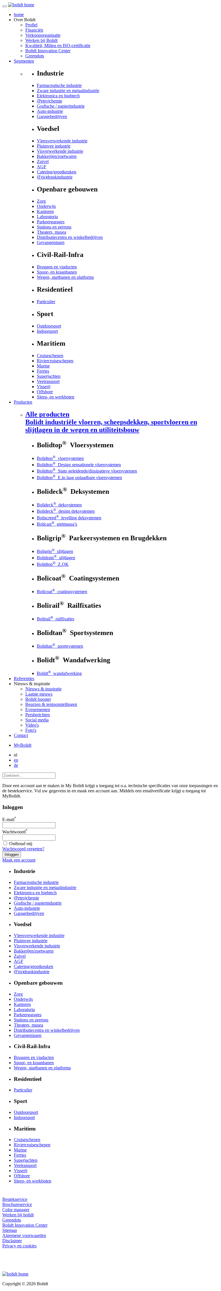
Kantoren (45, 211)
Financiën (34, 30)
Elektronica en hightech (58, 95)
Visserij (43, 386)
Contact (21, 735)
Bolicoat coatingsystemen (62, 591)
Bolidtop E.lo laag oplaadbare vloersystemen (79, 477)
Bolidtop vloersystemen (60, 458)
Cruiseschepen (50, 355)
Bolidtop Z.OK (53, 564)
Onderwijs (46, 206)
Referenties (24, 678)
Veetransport (48, 381)
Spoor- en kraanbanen (57, 272)
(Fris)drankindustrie (55, 177)
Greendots (34, 55)
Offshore (45, 391)
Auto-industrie (50, 111)
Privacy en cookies (19, 1245)
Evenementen (37, 709)
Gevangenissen (50, 242)
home (19, 14)
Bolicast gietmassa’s (57, 524)
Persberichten (37, 714)
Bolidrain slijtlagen (56, 557)
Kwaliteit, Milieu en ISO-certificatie (57, 45)
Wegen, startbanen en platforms (65, 277)
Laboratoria (47, 216)
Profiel (31, 24)
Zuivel (43, 161)
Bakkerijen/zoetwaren (57, 156)
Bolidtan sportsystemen (60, 646)
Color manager (15, 1209)
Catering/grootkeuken (56, 171)
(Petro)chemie (49, 100)
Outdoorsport (49, 326)
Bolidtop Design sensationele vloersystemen (79, 464)
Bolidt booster (38, 699)
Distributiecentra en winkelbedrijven (70, 237)
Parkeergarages (50, 221)
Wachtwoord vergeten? (23, 848)
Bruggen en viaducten (57, 266)
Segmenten (24, 61)
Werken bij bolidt (18, 1214)
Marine (43, 365)
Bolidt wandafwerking (59, 673)
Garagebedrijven (52, 116)
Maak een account (18, 860)
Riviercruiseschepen (55, 360)
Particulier (46, 301)
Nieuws (43, 688)
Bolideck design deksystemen (66, 511)
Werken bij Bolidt (41, 40)
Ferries (43, 371)
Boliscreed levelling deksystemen (69, 517)
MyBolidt (22, 745)
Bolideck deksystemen (59, 504)
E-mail (9, 819)
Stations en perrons (54, 226)
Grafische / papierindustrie (61, 106)
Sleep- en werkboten (55, 396)
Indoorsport (47, 331)
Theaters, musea (51, 232)
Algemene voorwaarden (24, 1235)
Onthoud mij (20, 843)
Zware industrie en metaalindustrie (68, 90)
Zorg (41, 201)
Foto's (30, 730)
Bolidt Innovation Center (48, 50)
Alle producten (111, 422)
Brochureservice (17, 1204)
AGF (41, 166)
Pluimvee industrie (54, 146)
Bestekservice (14, 1199)
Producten (23, 402)
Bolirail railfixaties (55, 618)
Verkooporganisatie (42, 35)
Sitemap (9, 1230)
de (16, 765)
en (16, 760)
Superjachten (48, 376)
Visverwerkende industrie (60, 151)
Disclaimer (12, 1240)
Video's (32, 725)
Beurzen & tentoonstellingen (51, 704)
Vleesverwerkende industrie (62, 140)
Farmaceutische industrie (59, 85)
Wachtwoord (15, 831)
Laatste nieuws (38, 694)
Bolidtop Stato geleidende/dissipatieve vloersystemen (87, 471)
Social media (37, 719)
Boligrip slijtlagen (55, 551)
